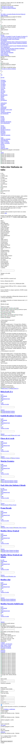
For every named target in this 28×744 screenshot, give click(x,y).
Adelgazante (18, 41)
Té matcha (18, 36)
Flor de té (19, 37)
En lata (2, 45)
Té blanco (3, 36)
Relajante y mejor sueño (6, 43)
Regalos (14, 14)
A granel (10, 45)
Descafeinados (4, 39)
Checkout (3, 732)
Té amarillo (8, 36)
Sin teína (14, 43)
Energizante (24, 41)
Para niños (8, 49)
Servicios (18, 14)
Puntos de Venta (4, 148)
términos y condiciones (9, 709)
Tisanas (10, 37)
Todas (2, 52)
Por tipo (2, 35)
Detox (13, 41)
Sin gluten (6, 48)
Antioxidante (4, 41)
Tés (2, 14)
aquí (6, 213)
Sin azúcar (11, 48)
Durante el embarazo (19, 48)
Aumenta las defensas (22, 43)
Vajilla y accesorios (7, 14)
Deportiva (3, 49)
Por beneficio (4, 40)
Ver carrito (3, 725)
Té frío (23, 37)
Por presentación (4, 44)
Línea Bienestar (4, 53)
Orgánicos (13, 49)
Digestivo (9, 41)
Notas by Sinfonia (5, 55)
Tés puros (14, 37)
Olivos (13, 39)
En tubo (6, 45)
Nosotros (6, 15)
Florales (9, 39)
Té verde (13, 36)
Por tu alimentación (5, 47)
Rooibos (17, 39)
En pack (14, 45)
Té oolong (23, 36)
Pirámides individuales (22, 45)
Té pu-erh (6, 37)
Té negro (3, 86)
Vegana (2, 48)
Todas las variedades (5, 51)
